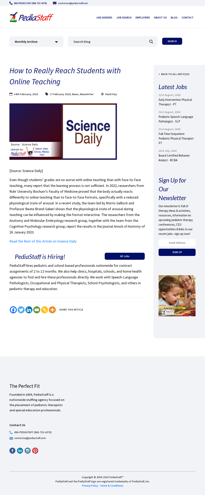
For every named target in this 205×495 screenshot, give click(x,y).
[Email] (36, 309)
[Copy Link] (44, 309)
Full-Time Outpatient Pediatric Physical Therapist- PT (176, 138)
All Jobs (124, 256)
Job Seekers (104, 17)
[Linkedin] (28, 309)
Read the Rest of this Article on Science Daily (42, 241)
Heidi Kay (111, 94)
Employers (143, 17)
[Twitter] (21, 309)
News (75, 94)
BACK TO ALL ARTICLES (175, 74)
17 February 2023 (60, 94)
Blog (174, 17)
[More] (52, 309)
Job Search (124, 17)
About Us (160, 17)
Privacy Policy (90, 485)
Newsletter (86, 94)
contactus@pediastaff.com (73, 3)
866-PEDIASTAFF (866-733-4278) (30, 3)
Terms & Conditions (111, 485)
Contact (188, 17)
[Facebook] (13, 309)
